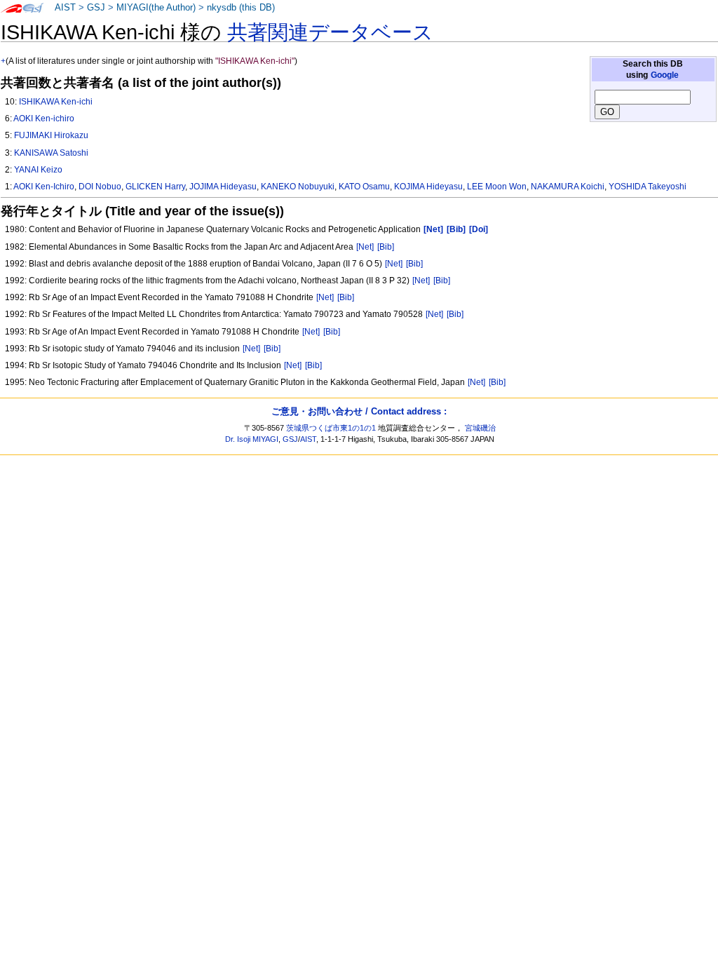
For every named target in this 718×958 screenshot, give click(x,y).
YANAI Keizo (38, 170)
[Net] (365, 247)
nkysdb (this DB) (241, 8)
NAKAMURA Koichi (567, 186)
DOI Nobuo (100, 186)
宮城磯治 (480, 428)
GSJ (96, 8)
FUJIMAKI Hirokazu (51, 135)
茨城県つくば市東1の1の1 (331, 428)
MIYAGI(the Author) (156, 8)
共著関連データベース (330, 32)
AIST (65, 8)
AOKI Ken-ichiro (43, 118)
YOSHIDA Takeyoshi (647, 186)
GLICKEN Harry (155, 186)
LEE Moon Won (497, 186)
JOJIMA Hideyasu (223, 186)
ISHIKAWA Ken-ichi (56, 102)
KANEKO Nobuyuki (297, 186)
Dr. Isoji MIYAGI (251, 439)
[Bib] (385, 247)
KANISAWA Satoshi (51, 153)
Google (665, 75)
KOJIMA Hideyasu (428, 186)
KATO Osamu (364, 186)
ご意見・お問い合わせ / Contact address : (359, 411)
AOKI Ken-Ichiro (43, 186)
